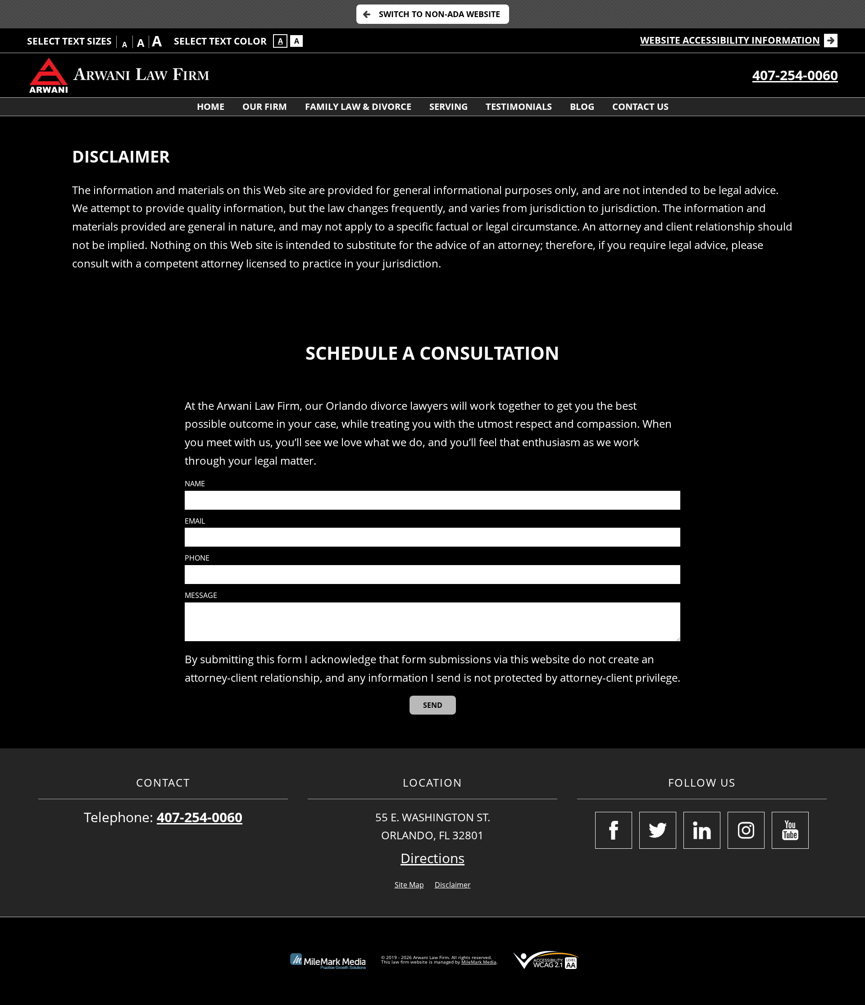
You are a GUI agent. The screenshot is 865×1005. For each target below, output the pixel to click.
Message (201, 595)
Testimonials (519, 106)
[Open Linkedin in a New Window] (701, 830)
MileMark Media (478, 962)
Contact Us (640, 106)
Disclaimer (453, 885)
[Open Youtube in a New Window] (790, 830)
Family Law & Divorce (358, 106)
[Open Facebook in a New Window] (613, 830)
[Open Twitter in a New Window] (657, 830)
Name (195, 484)
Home (210, 106)
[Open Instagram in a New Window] (746, 830)
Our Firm (264, 106)
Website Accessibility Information (730, 40)
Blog (582, 106)
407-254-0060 (795, 75)
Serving (448, 106)
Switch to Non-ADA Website (439, 14)
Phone (197, 558)
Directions (432, 858)
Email (195, 521)
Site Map (409, 885)
